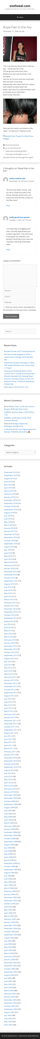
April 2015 (8, 596)
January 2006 (9, 894)
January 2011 (9, 754)
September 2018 (11, 509)
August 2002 (9, 1012)
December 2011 (10, 720)
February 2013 (10, 677)
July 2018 (8, 516)
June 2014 (8, 627)
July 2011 (8, 736)
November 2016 (10, 537)
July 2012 (8, 699)
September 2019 (11, 475)
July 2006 (8, 876)
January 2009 (9, 829)
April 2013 (8, 671)
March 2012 (9, 711)
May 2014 (8, 630)
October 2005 (9, 903)
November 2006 (10, 863)
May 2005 (8, 910)
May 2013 (8, 668)
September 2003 (11, 972)
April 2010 (8, 782)
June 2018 (8, 519)
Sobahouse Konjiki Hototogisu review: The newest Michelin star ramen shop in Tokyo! (19, 365)
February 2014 (10, 640)
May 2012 (8, 705)
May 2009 (8, 817)
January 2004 (9, 959)
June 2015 (8, 590)
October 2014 (9, 615)
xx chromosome (14, 148)
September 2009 (11, 804)
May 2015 (8, 593)
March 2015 (9, 599)
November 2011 (10, 723)
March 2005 (9, 916)
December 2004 (10, 925)
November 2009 (10, 798)
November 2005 (10, 900)
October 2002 (9, 1006)
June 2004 (8, 944)
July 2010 (8, 773)
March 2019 (9, 491)
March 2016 (9, 562)
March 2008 (9, 860)
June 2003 (8, 981)
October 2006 (9, 866)
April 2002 (8, 1025)
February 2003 (10, 993)
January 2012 (9, 717)
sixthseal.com (20, 6)
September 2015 (11, 581)
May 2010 (8, 779)
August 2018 (9, 512)
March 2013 (9, 674)
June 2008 (8, 851)
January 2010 (9, 792)
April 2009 (8, 820)
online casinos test (17, 178)
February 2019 (10, 494)
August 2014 (9, 621)
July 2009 (8, 810)
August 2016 (9, 547)
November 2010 (10, 761)
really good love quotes (19, 217)
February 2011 (10, 751)
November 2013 (10, 649)
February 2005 (10, 919)
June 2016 (8, 553)
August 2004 (9, 938)
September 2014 (11, 618)
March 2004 (9, 953)
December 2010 (10, 758)
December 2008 (10, 832)
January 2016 (9, 568)
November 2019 (10, 472)
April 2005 (8, 913)
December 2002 (10, 1000)
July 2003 (8, 978)
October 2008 (9, 838)
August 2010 (9, 770)
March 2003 (9, 990)
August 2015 (9, 584)
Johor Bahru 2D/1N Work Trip (16, 387)
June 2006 (8, 879)
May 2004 (8, 947)
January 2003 (9, 997)
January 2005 (9, 922)
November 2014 (10, 612)
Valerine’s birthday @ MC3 (16, 151)
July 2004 (8, 941)
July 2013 (8, 661)
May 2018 (8, 522)
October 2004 (9, 931)
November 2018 (10, 503)
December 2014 (10, 609)
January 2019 (9, 497)
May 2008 (8, 854)
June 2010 (8, 776)
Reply (8, 205)
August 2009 (9, 807)
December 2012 (10, 683)
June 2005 (8, 907)
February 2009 (10, 826)
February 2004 (10, 956)
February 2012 (10, 714)
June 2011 (8, 739)
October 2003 (9, 969)
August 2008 (9, 845)
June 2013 (8, 665)
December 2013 (10, 646)
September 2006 (11, 869)
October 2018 (9, 506)
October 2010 (9, 764)
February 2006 (10, 891)
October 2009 (9, 801)
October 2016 (9, 540)
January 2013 (9, 680)
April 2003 (8, 987)
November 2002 (10, 1003)
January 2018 (9, 528)
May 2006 (8, 882)
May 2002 (8, 1021)
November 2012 (10, 686)
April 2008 (8, 857)
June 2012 (8, 702)
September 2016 (11, 543)
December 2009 (10, 795)
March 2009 (9, 823)
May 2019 (8, 485)
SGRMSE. (7, 412)
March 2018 (9, 525)
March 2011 (9, 748)
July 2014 (8, 624)
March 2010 (9, 786)
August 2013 (9, 658)
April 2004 (8, 950)
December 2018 (10, 500)
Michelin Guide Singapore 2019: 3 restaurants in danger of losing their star (18, 357)
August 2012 (9, 696)
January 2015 (9, 606)
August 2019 (9, 478)
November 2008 (10, 835)
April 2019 (8, 488)
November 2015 (10, 574)
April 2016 (8, 559)
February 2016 (10, 565)
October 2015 (9, 578)
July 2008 (8, 848)
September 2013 (11, 655)
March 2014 (9, 637)
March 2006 (9, 888)
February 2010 (10, 789)
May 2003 (8, 984)
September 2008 (11, 841)
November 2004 (10, 928)
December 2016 (10, 534)
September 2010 (11, 767)
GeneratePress (32, 1036)
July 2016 (8, 550)
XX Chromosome (12, 145)
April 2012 (8, 708)
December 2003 (10, 962)
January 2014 (9, 643)
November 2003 (10, 966)
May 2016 (8, 556)
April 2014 (8, 633)
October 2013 (9, 652)
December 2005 (10, 897)
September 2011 (11, 730)
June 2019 (8, 481)
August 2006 (9, 872)
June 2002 (8, 1018)
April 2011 (8, 745)
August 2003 (9, 975)
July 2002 (8, 1015)
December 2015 (10, 571)
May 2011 (8, 742)
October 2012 (9, 689)
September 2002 (11, 1009)
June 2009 (8, 813)
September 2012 (11, 692)
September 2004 (11, 934)
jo (6, 148)
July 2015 (8, 587)
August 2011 (9, 733)
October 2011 (9, 727)
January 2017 (9, 531)
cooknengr (8, 429)
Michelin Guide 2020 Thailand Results (19, 351)
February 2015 (10, 602)
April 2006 (8, 885)
